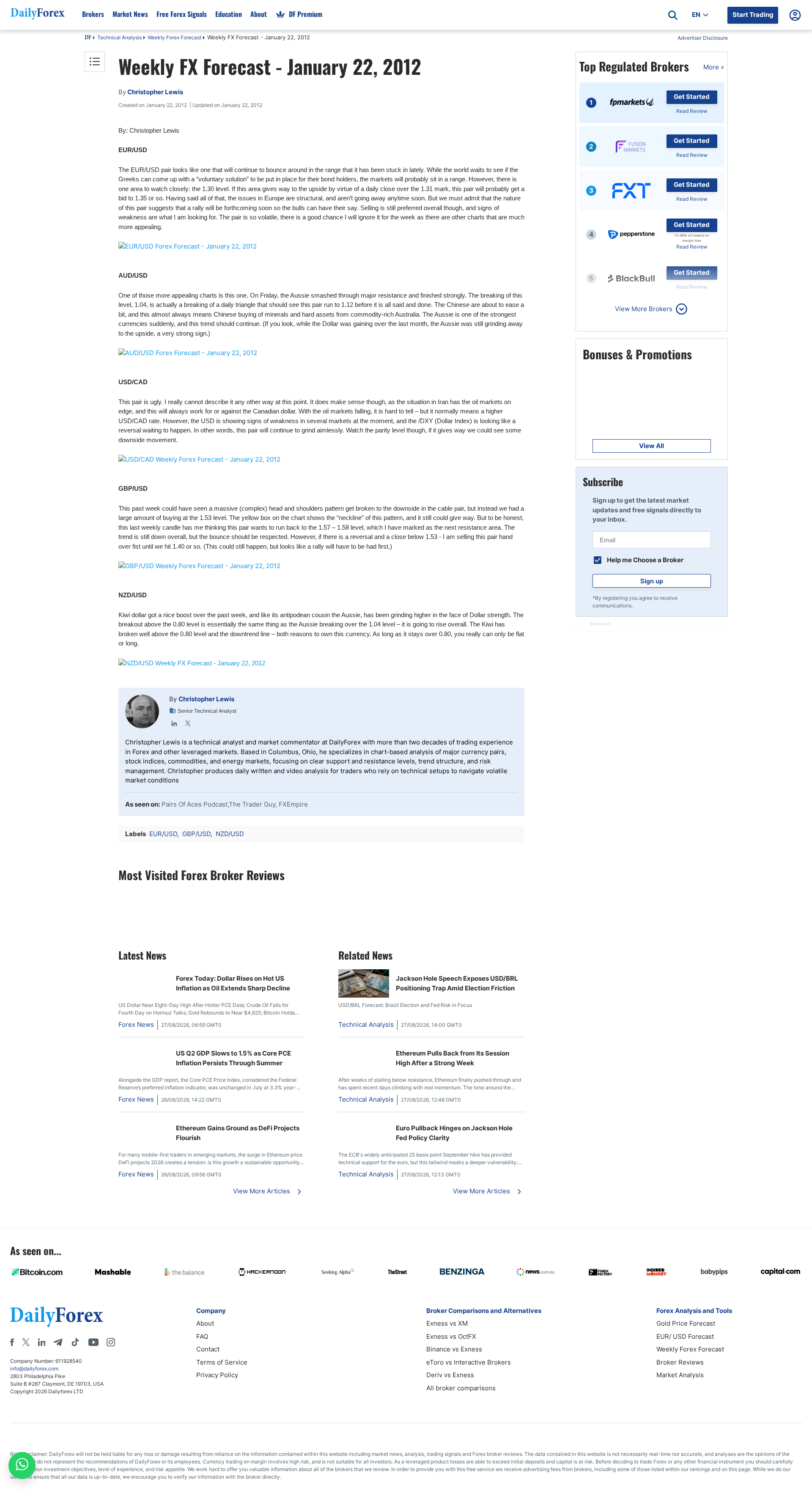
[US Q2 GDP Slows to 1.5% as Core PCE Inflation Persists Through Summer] (121, 1049)
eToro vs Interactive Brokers (468, 1362)
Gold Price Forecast (685, 1323)
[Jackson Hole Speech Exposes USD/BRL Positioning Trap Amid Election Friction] (363, 995)
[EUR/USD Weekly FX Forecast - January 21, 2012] (321, 247)
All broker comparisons (461, 1388)
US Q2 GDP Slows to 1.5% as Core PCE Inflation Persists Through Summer (233, 1058)
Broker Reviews (680, 1362)
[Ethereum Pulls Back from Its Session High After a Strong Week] (363, 1049)
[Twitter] (188, 723)
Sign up (651, 580)
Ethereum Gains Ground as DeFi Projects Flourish (237, 1133)
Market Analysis (680, 1375)
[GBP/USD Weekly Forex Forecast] (321, 566)
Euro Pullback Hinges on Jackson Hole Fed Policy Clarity (454, 1133)
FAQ (202, 1336)
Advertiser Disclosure (703, 38)
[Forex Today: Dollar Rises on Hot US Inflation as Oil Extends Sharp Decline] (121, 974)
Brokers (93, 14)
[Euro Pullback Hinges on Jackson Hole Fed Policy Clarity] (363, 1123)
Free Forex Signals (181, 14)
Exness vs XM (447, 1323)
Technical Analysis (119, 37)
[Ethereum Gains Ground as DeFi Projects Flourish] (121, 1123)
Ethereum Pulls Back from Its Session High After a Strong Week (452, 1058)
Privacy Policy (217, 1375)
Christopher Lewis (206, 699)
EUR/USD (163, 834)
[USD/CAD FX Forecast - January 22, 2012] (321, 460)
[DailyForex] (56, 1316)
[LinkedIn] (174, 723)
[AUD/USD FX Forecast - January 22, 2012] (321, 353)
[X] (26, 1342)
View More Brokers (643, 309)
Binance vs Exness (454, 1349)
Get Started (692, 97)
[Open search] (673, 15)
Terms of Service (221, 1362)
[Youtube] (93, 1342)
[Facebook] (12, 1342)
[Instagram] (111, 1342)
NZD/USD (230, 834)
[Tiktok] (75, 1342)
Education (228, 14)
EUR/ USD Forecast (685, 1336)
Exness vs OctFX (451, 1336)
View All (651, 446)
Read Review (692, 111)
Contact (207, 1349)
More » (713, 67)
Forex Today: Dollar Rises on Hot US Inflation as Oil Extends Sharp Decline (233, 983)
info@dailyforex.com (34, 1368)
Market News (130, 14)
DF (88, 38)
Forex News (136, 1024)
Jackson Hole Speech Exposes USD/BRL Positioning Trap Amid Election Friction (457, 983)
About (258, 14)
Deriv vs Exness (450, 1375)
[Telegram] (57, 1342)
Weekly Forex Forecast (174, 37)
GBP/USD (196, 834)
